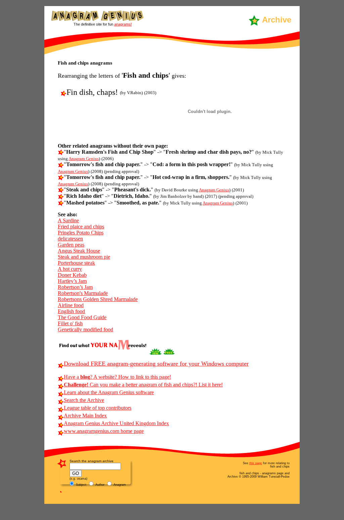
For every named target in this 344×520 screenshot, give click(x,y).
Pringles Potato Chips (80, 232)
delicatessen (70, 239)
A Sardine (68, 220)
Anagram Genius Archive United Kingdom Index (116, 423)
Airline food (71, 305)
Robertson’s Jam (75, 287)
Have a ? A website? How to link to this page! (117, 377)
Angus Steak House (79, 251)
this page (255, 463)
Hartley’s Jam (72, 281)
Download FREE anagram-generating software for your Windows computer (156, 363)
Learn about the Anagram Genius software (109, 392)
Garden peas (71, 245)
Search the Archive (84, 400)
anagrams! (123, 24)
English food (71, 311)
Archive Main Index (85, 415)
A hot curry (70, 269)
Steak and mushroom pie (84, 257)
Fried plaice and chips (81, 226)
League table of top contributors (97, 408)
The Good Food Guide (82, 317)
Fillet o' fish (70, 323)
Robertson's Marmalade (83, 293)
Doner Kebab (72, 275)
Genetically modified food (85, 329)
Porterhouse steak (76, 263)
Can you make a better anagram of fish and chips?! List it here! (143, 384)
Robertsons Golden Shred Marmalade (98, 299)
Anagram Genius (84, 158)
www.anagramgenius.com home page (104, 431)
